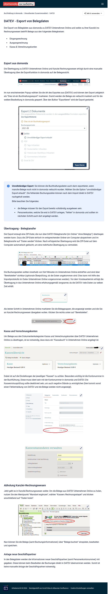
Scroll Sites (46, 588)
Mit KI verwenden (93, 13)
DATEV (52, 13)
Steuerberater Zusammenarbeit (36, 13)
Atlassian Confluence (60, 588)
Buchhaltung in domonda (13, 13)
